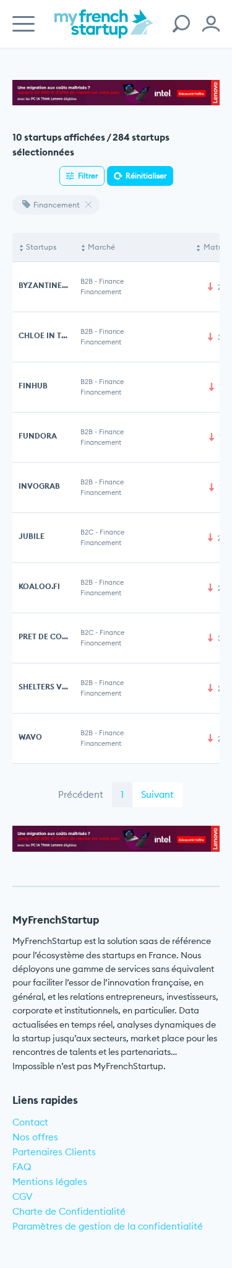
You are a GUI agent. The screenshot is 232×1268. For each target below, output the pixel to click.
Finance (111, 281)
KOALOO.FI (39, 586)
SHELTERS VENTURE (55, 686)
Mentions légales (49, 1181)
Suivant (157, 794)
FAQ (22, 1167)
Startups (41, 246)
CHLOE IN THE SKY (53, 335)
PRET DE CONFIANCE (58, 636)
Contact (30, 1122)
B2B (86, 281)
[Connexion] (211, 23)
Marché (101, 246)
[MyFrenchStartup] (103, 31)
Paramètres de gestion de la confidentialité (107, 1226)
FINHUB (33, 385)
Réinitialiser (146, 175)
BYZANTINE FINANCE (58, 285)
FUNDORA (38, 435)
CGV (22, 1196)
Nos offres (35, 1137)
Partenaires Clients (54, 1152)
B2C (86, 532)
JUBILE (32, 536)
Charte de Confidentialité (69, 1211)
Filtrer (88, 175)
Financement (56, 204)
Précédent (80, 794)
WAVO (30, 736)
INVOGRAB (39, 486)
